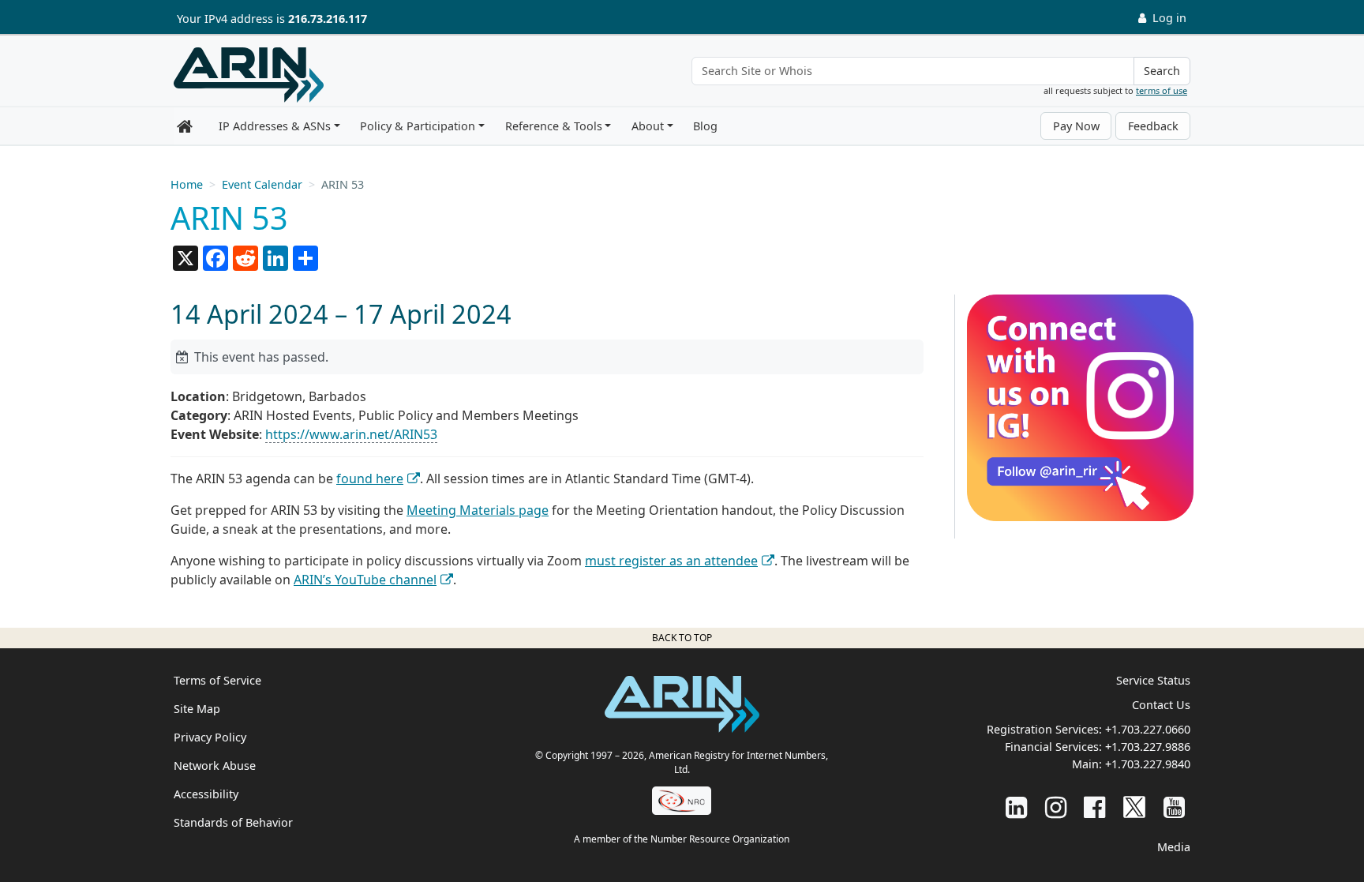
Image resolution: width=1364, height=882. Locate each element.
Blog (705, 125)
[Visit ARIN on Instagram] (1056, 807)
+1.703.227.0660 (1147, 729)
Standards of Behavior (233, 822)
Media (1173, 846)
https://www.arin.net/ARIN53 (351, 434)
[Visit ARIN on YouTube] (1174, 807)
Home (186, 184)
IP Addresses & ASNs (275, 125)
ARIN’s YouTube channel (365, 579)
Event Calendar (262, 184)
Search (1162, 70)
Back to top (682, 637)
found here (369, 478)
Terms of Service (217, 680)
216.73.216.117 (327, 18)
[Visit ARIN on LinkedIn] (1016, 807)
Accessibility (206, 793)
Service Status (1153, 680)
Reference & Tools (553, 125)
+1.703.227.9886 (1147, 746)
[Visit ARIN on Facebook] (1094, 807)
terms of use (1161, 90)
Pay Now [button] (1076, 125)
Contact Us (1161, 704)
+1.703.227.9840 (1147, 763)
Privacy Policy (210, 737)
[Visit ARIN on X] (1134, 807)
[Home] (249, 75)
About (647, 125)
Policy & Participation (417, 125)
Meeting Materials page (478, 510)
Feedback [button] (1153, 125)
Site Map (197, 708)
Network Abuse (215, 765)
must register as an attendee (671, 560)
